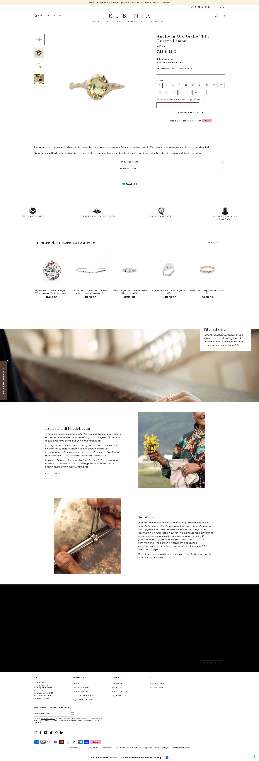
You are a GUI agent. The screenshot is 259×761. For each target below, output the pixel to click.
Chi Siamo (131, 21)
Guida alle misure (129, 162)
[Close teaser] (7, 360)
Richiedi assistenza (129, 168)
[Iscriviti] (72, 713)
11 (179, 85)
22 (188, 92)
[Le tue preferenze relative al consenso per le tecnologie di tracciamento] (254, 756)
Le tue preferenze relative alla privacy (141, 757)
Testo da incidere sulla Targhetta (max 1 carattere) (181, 100)
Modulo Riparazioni (120, 691)
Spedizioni (170, 68)
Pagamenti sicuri (119, 695)
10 (173, 85)
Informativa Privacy (48, 719)
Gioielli (97, 21)
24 (203, 92)
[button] (3, 380)
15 (207, 85)
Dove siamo (158, 21)
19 (167, 92)
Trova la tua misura (81, 691)
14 (200, 85)
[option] (129, 2)
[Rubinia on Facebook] (40, 732)
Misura (159, 80)
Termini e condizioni (81, 687)
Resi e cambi (117, 683)
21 (181, 92)
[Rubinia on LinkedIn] (61, 732)
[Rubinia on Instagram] (35, 732)
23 (196, 92)
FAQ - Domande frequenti (84, 695)
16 (214, 85)
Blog (144, 21)
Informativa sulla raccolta (104, 757)
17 (221, 85)
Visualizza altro (214, 242)
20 (174, 92)
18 (160, 92)
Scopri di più (214, 663)
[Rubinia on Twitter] (51, 732)
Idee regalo (113, 21)
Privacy (76, 683)
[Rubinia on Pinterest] (56, 732)
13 (193, 85)
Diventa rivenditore (158, 683)
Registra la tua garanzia (83, 699)
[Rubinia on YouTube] (45, 732)
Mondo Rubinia (156, 687)
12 (186, 85)
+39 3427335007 (41, 685)
